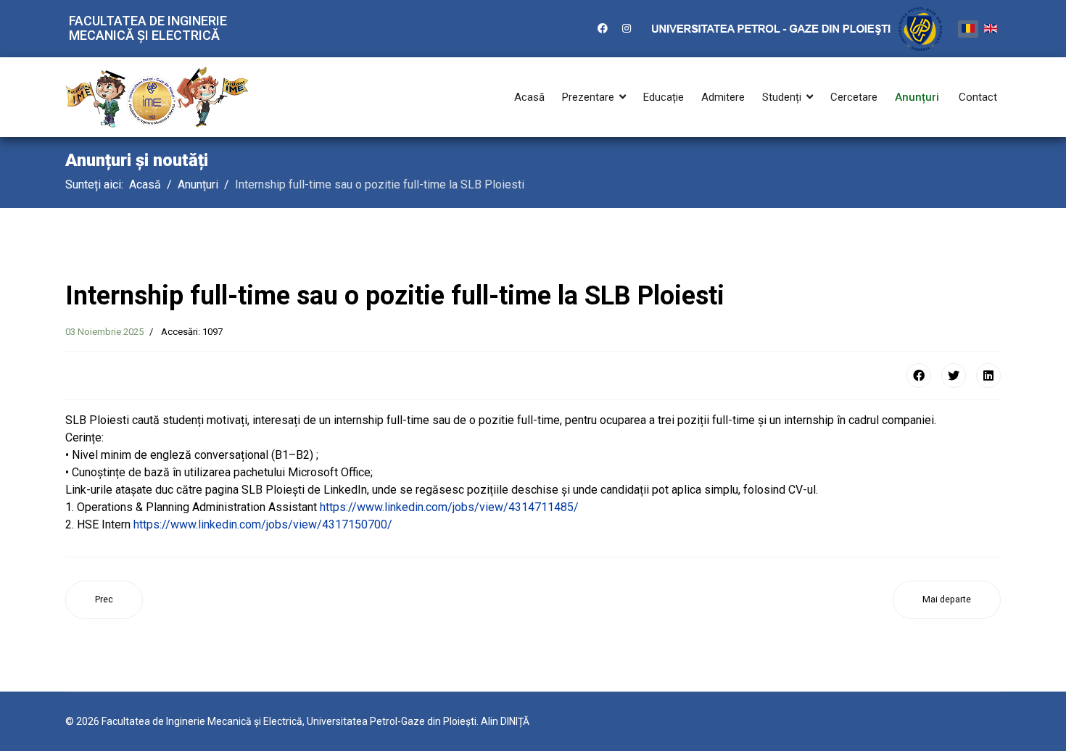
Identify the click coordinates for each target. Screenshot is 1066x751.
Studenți (781, 97)
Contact (978, 97)
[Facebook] (603, 28)
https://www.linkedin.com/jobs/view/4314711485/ (449, 507)
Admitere (723, 97)
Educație (663, 97)
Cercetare (853, 97)
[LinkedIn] (988, 375)
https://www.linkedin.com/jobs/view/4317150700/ (262, 524)
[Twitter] (953, 375)
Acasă (529, 97)
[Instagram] (626, 28)
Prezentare (588, 97)
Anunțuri (917, 97)
